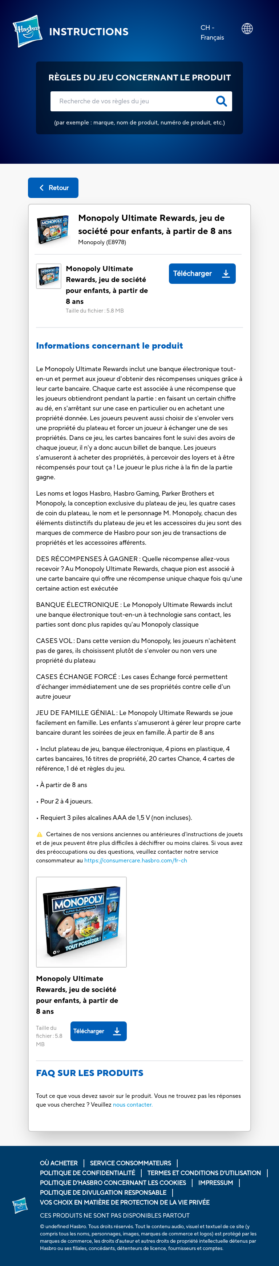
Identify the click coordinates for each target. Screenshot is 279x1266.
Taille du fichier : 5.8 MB (95, 310)
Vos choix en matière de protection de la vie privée (125, 1202)
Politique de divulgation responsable (103, 1192)
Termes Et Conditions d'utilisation (204, 1173)
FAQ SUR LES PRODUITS (89, 1073)
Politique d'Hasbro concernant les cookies (113, 1183)
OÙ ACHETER (59, 1163)
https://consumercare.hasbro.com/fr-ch (135, 860)
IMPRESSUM (215, 1183)
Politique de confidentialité (87, 1173)
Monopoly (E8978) (102, 242)
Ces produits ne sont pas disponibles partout (115, 1215)
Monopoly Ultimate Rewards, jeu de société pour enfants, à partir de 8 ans (155, 225)
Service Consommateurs (130, 1163)
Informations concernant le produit (109, 346)
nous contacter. (133, 1104)
